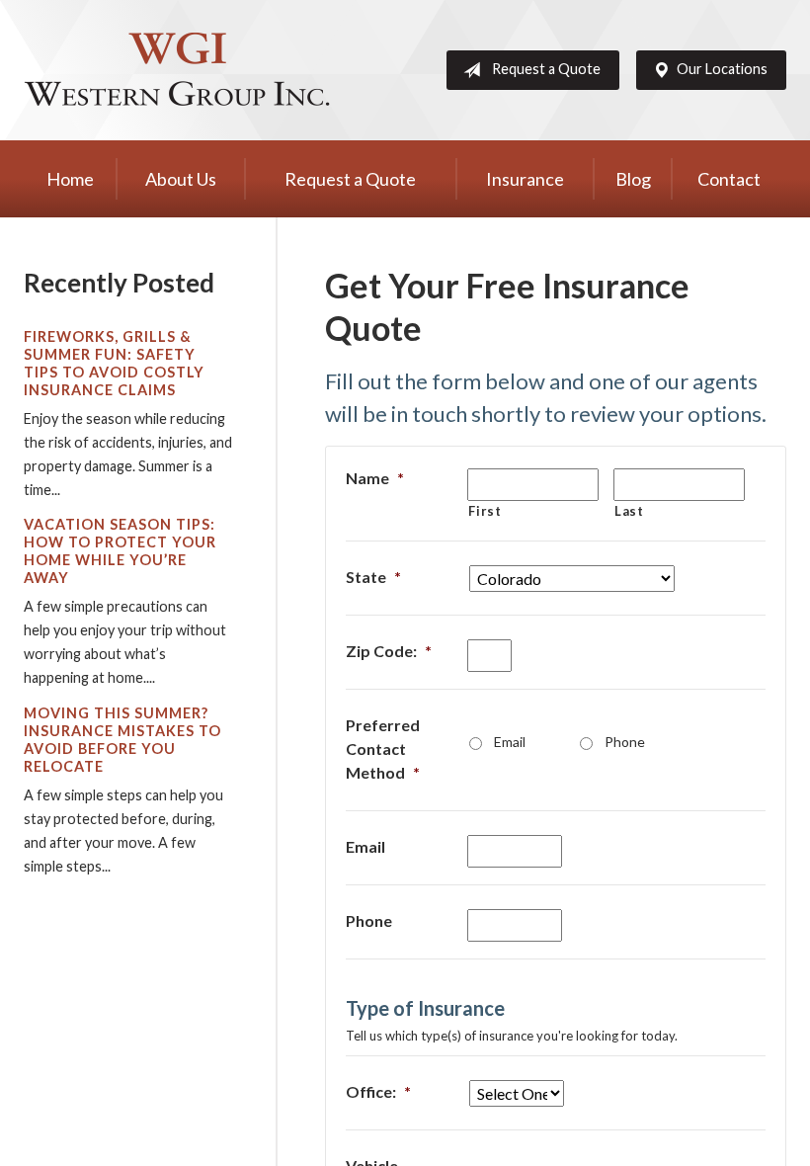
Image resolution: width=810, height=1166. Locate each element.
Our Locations (722, 68)
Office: (378, 1091)
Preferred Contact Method (383, 748)
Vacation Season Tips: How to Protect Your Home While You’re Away (120, 551)
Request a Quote (546, 68)
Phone (625, 741)
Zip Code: (389, 650)
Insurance (525, 179)
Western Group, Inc (177, 70)
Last (629, 511)
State (373, 576)
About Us (180, 179)
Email (510, 741)
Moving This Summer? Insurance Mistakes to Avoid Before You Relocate (122, 740)
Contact (729, 179)
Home (70, 179)
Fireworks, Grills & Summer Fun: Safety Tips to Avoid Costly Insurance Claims (114, 363)
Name (375, 477)
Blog (633, 179)
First (484, 511)
